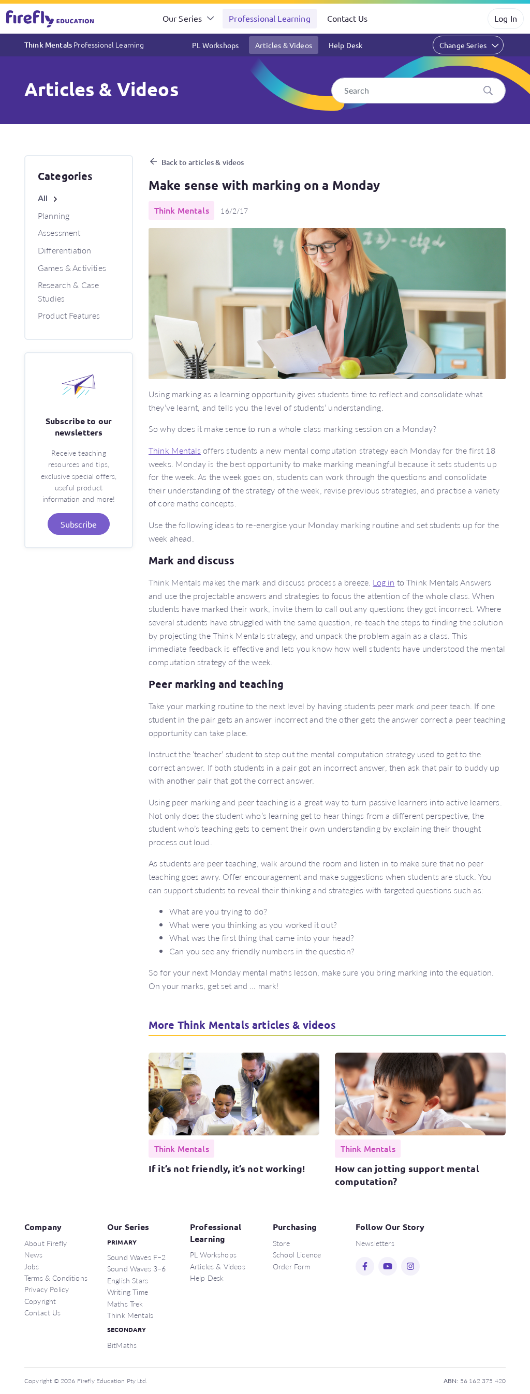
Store (281, 1243)
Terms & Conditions (55, 1277)
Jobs (31, 1266)
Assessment (59, 232)
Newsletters (375, 1243)
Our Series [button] (182, 18)
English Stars (127, 1280)
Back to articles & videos (202, 162)
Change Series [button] (463, 45)
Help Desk (345, 45)
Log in (383, 582)
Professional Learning (269, 18)
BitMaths (122, 1345)
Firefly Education (50, 18)
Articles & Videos (283, 45)
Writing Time (127, 1291)
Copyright (40, 1301)
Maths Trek (125, 1303)
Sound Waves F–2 (136, 1257)
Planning (53, 215)
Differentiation (64, 250)
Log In (505, 18)
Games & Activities (72, 268)
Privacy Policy (46, 1289)
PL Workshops (215, 45)
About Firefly (45, 1243)
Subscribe (79, 524)
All (43, 198)
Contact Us (347, 18)
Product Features (69, 315)
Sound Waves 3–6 (136, 1268)
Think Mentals (84, 44)
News (33, 1254)
